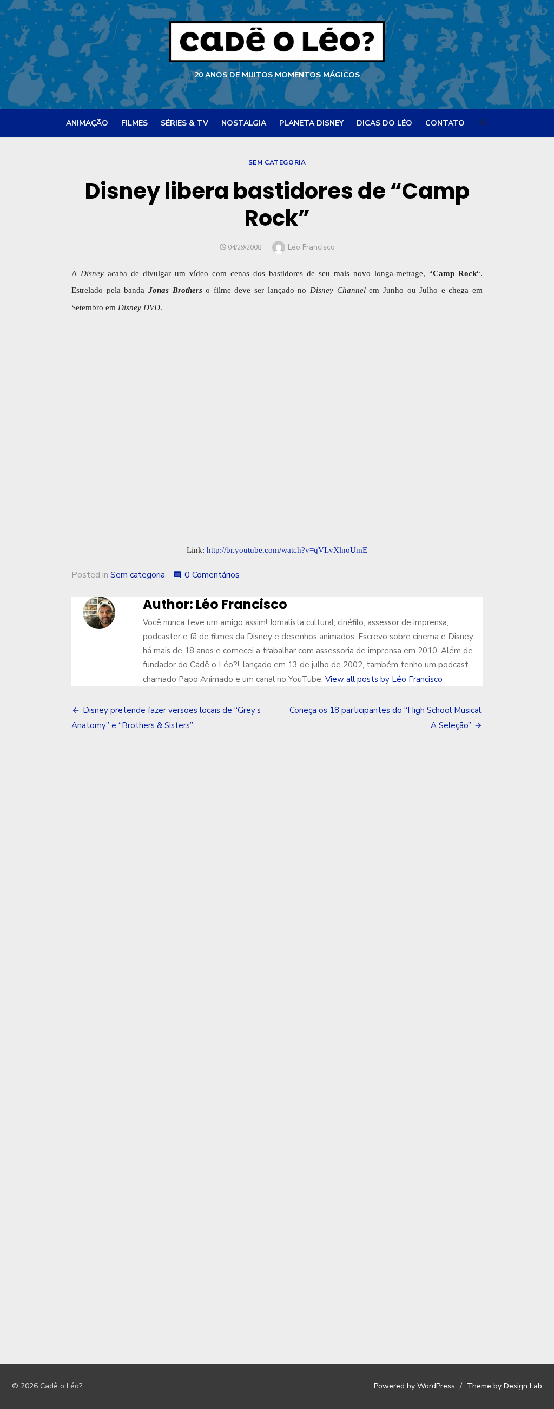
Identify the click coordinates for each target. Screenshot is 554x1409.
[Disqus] (277, 899)
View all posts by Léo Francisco (384, 679)
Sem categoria (277, 162)
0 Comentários (212, 575)
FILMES (134, 123)
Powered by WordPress (414, 1386)
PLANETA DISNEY (311, 123)
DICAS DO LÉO (384, 123)
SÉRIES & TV (184, 123)
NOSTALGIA (243, 123)
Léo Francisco (311, 247)
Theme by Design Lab (504, 1386)
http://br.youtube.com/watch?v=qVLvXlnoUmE (287, 549)
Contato (445, 123)
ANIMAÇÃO (87, 123)
